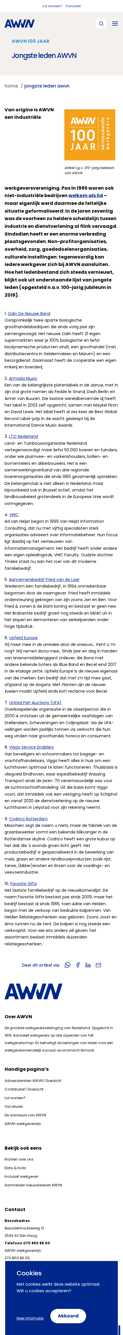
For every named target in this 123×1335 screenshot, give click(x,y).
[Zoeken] (101, 23)
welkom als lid (85, 195)
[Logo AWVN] (20, 23)
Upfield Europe (23, 638)
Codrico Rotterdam (28, 819)
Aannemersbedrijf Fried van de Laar (44, 579)
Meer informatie (30, 1318)
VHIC (14, 515)
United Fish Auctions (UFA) (35, 703)
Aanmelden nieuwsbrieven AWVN (33, 1185)
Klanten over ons (19, 1159)
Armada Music (23, 378)
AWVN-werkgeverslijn (23, 1123)
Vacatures (14, 1106)
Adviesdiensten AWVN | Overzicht (33, 1080)
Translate (73, 6)
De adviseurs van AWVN (25, 1115)
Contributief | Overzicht (24, 1089)
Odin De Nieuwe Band (29, 313)
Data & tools (15, 1167)
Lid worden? (52, 6)
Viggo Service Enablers (31, 747)
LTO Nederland (23, 436)
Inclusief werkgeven (22, 1176)
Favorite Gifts (23, 884)
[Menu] (115, 23)
